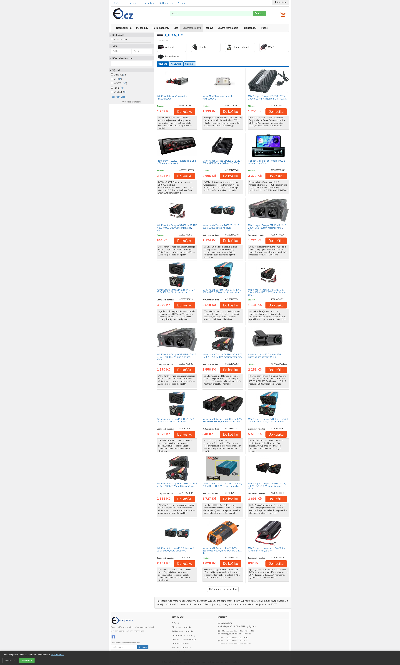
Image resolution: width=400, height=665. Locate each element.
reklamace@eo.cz (243, 634)
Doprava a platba (180, 643)
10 (122, 87)
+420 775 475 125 (246, 631)
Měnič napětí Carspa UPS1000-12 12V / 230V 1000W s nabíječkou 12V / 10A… (222, 162)
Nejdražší (189, 64)
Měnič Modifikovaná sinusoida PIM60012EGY (172, 97)
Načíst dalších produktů (223, 589)
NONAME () (119, 92)
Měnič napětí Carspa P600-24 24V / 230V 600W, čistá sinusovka (175, 549)
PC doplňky (142, 27)
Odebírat (143, 647)
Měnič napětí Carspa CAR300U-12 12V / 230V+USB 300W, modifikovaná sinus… (222, 420)
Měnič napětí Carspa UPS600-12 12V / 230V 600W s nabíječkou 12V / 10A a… (268, 97)
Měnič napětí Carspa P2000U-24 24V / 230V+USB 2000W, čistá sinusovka (268, 420)
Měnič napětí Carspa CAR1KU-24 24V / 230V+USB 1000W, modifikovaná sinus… (176, 357)
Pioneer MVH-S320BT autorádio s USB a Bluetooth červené (176, 162)
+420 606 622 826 (228, 631)
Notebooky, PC (124, 27)
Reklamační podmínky (182, 631)
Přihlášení (281, 2)
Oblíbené (162, 64)
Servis (181, 3)
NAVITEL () (120, 83)
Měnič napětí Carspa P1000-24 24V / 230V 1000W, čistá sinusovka (176, 291)
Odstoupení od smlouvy (183, 635)
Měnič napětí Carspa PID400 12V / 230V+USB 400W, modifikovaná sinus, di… (222, 551)
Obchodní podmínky (181, 627)
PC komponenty (161, 27)
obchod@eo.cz (227, 634)
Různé (264, 27)
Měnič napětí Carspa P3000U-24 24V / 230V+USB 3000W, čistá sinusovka (222, 485)
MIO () (117, 79)
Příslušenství (249, 27)
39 (124, 83)
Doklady (148, 3)
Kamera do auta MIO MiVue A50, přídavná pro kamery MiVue (264, 355)
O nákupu (132, 3)
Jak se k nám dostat (181, 647)
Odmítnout (10, 660)
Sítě (176, 27)
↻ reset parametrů (131, 101)
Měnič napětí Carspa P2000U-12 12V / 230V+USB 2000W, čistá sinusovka (221, 291)
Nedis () (118, 87)
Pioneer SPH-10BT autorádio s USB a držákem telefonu (266, 162)
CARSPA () (119, 74)
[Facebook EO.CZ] (113, 636)
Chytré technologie (228, 27)
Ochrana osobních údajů (184, 639)
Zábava (209, 27)
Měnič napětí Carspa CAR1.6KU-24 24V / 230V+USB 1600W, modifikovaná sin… (222, 355)
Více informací (57, 654)
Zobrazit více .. (119, 96)
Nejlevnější (176, 64)
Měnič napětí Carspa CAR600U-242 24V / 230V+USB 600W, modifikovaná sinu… (267, 292)
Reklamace (165, 3)
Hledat (260, 13)
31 (124, 74)
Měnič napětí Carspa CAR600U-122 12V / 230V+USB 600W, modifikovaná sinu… (177, 228)
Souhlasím (27, 660)
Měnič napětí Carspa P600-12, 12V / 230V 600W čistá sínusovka (220, 226)
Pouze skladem (120, 39)
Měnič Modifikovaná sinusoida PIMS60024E (217, 97)
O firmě (175, 623)
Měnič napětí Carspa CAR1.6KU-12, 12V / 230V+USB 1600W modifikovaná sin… (177, 485)
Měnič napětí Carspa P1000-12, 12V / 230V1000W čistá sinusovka (175, 420)
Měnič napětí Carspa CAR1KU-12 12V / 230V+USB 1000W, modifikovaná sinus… (267, 228)
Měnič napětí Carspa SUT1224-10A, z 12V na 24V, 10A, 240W (266, 549)
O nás (116, 3)
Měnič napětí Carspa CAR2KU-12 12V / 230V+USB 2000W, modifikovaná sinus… (267, 486)
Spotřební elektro (192, 27)
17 (120, 79)
